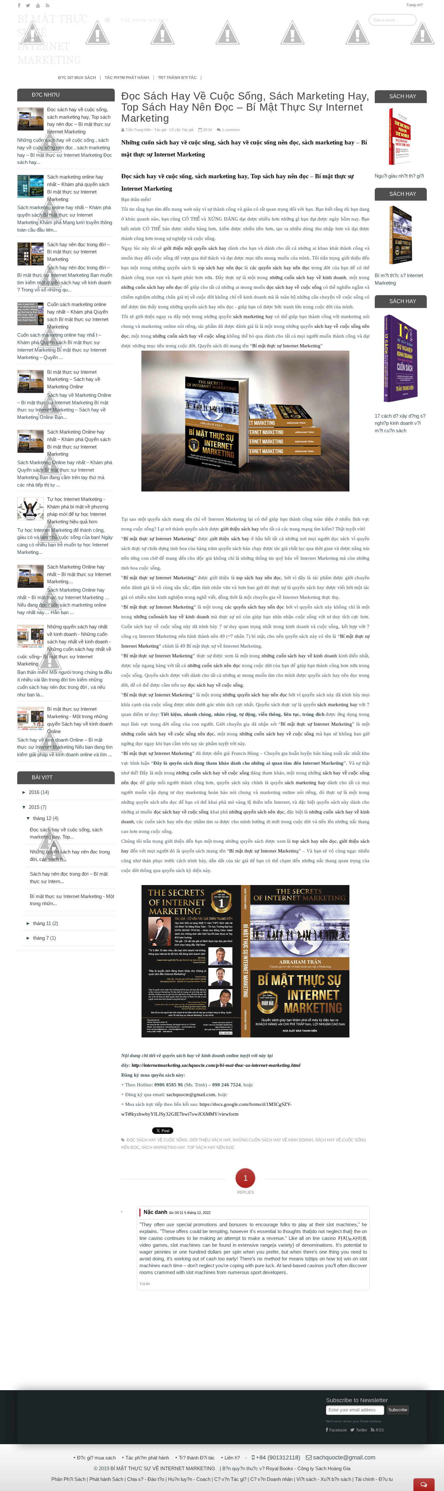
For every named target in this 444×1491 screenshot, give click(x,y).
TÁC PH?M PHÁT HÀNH (127, 77)
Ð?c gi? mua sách (96, 1457)
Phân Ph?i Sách (68, 1479)
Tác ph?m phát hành (147, 1457)
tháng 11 (42, 923)
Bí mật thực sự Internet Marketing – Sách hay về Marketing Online (73, 379)
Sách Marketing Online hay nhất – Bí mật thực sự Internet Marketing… (79, 574)
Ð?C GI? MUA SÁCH (77, 77)
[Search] (422, 19)
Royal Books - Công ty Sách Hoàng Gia (308, 1468)
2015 (35, 807)
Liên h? (232, 1457)
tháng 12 (43, 818)
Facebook (338, 1430)
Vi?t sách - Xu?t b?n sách (323, 1479)
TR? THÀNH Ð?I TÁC (177, 77)
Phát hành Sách (106, 1479)
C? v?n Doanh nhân (271, 1479)
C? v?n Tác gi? (230, 1479)
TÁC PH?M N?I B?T (145, 20)
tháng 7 (41, 938)
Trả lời (144, 1284)
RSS (380, 1430)
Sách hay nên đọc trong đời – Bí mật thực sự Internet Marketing (78, 252)
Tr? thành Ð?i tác (197, 1457)
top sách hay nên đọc (211, 1147)
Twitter (361, 1430)
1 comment (231, 130)
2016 (35, 792)
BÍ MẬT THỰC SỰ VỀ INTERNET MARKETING (52, 39)
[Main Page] (107, 20)
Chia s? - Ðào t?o (145, 1479)
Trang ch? (414, 5)
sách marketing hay (163, 1147)
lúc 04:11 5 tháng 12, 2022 (190, 1213)
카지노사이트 (352, 1238)
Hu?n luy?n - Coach (189, 1479)
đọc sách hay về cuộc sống (157, 1140)
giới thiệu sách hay (210, 1140)
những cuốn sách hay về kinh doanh (273, 1140)
